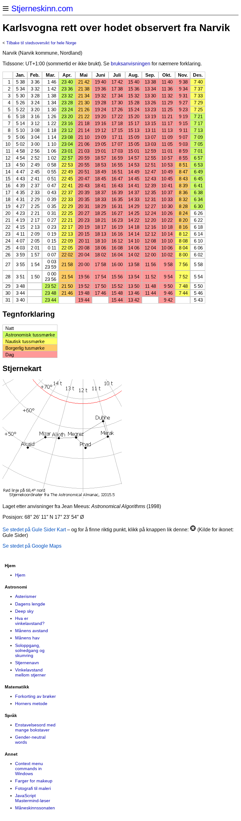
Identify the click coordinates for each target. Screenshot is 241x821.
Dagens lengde (30, 603)
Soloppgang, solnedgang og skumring (30, 650)
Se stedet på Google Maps (32, 546)
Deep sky (24, 611)
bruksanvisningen (130, 63)
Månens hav (27, 637)
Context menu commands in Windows (29, 768)
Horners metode (31, 703)
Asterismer (25, 596)
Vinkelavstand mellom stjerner (30, 672)
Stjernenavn (27, 662)
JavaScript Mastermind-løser (32, 798)
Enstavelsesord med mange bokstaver (35, 727)
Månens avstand (31, 630)
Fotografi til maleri (33, 788)
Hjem (20, 574)
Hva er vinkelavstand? (30, 621)
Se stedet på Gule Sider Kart (34, 529)
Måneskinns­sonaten (35, 807)
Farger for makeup (33, 780)
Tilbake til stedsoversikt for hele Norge (41, 43)
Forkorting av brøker (35, 696)
